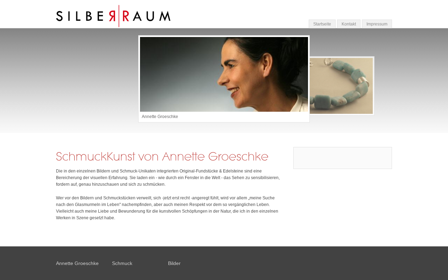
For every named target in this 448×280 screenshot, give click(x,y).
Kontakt (349, 24)
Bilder (174, 263)
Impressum (376, 24)
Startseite (322, 24)
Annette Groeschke (77, 263)
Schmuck (122, 263)
